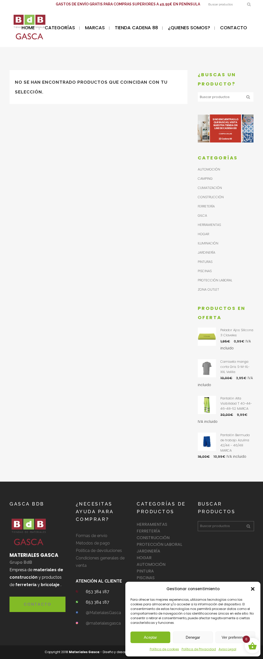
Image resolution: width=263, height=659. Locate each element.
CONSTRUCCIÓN (211, 197)
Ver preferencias (235, 637)
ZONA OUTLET (208, 289)
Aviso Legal (227, 649)
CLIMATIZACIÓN (210, 187)
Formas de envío (91, 535)
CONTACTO (37, 604)
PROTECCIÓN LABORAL (215, 280)
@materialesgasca (103, 623)
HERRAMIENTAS (209, 224)
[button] (252, 588)
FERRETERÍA (206, 206)
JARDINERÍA (206, 252)
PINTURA (145, 571)
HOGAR (203, 234)
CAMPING (205, 178)
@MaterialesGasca (103, 612)
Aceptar (150, 637)
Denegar (193, 637)
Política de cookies (164, 649)
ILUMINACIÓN (208, 243)
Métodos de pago (93, 543)
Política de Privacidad (199, 649)
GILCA (202, 215)
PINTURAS (205, 261)
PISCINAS (205, 271)
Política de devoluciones (99, 550)
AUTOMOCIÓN (209, 169)
